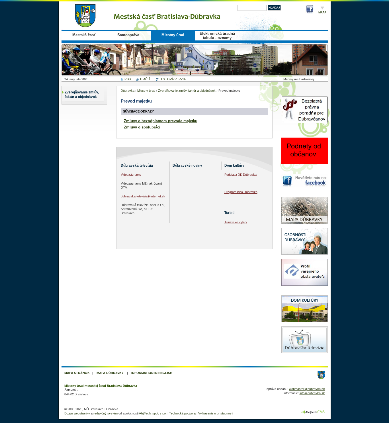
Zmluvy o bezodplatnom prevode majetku (160, 121)
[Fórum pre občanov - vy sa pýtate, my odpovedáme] (304, 169)
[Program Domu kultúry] (304, 325)
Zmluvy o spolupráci (142, 127)
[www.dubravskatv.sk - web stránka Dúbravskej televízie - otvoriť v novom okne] (304, 356)
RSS (127, 79)
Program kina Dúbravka (240, 192)
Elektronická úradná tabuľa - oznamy (217, 35)
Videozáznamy (131, 174)
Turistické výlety (235, 222)
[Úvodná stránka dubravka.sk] (149, 15)
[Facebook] (309, 10)
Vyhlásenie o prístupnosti (215, 413)
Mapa (322, 12)
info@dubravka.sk (312, 393)
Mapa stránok (77, 373)
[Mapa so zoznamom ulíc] (304, 227)
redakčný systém (105, 413)
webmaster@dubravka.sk (307, 389)
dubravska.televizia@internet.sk (143, 196)
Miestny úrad (172, 35)
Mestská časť (83, 35)
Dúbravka (127, 90)
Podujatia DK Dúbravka (240, 174)
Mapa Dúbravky (110, 373)
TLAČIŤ (145, 79)
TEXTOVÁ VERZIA (172, 79)
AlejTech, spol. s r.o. (153, 413)
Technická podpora (182, 413)
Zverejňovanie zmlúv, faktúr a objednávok (82, 94)
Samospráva (128, 35)
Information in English (151, 373)
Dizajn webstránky (77, 413)
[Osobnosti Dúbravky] (304, 258)
